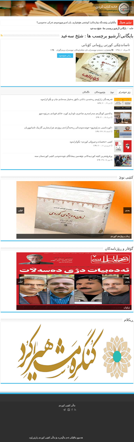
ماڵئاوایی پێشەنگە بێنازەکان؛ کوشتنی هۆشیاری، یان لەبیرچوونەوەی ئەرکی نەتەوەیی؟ (76, 22)
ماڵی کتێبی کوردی (67, 405)
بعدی (127, 210)
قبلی (20, 210)
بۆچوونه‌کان (99, 92)
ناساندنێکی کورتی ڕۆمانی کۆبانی (105, 45)
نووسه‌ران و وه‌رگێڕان (64, 50)
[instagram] (68, 410)
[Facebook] (72, 410)
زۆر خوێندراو (125, 92)
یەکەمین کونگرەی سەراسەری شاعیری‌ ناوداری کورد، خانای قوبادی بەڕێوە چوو (75, 113)
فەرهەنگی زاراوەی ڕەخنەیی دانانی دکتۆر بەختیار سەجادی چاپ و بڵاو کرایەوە (76, 99)
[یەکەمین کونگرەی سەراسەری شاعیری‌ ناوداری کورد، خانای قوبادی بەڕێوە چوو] (123, 118)
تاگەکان (86, 92)
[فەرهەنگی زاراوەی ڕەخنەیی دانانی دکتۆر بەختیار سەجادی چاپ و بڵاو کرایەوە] (123, 104)
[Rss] (75, 410)
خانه (131, 28)
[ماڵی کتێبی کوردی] (67, 8)
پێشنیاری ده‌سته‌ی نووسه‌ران (100, 50)
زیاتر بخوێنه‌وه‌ (65, 55)
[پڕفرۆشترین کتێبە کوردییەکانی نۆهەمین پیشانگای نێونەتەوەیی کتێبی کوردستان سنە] (123, 160)
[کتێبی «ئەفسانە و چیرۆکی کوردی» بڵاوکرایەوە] (123, 146)
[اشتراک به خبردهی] (2, 35)
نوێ (112, 92)
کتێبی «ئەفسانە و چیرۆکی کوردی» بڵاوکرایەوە (91, 141)
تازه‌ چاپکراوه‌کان (81, 50)
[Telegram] (64, 410)
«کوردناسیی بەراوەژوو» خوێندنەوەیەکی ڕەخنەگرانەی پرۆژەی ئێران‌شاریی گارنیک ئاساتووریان (68, 127)
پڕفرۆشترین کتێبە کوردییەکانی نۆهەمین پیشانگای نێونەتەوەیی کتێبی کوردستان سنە (73, 156)
